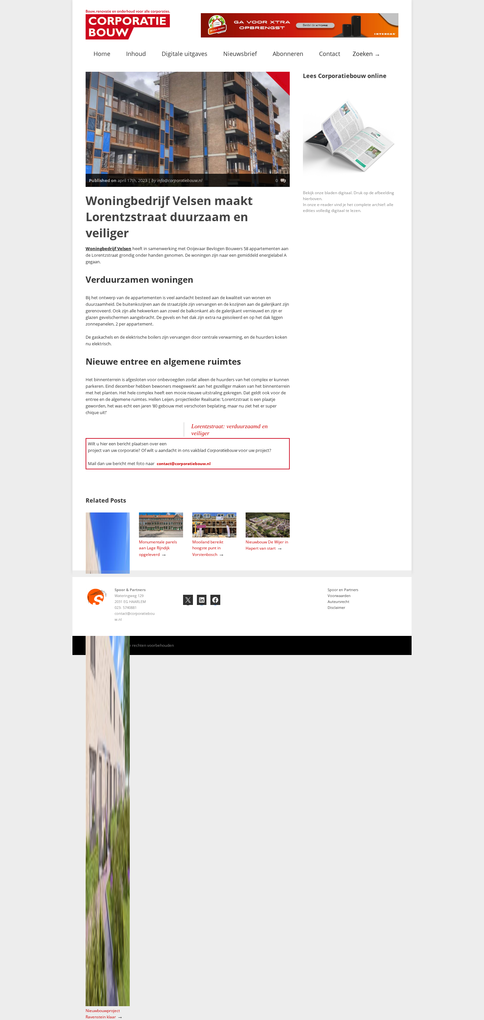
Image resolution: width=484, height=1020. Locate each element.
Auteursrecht (338, 601)
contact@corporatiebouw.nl (184, 463)
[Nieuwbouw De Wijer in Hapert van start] (268, 536)
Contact (329, 54)
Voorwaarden (339, 595)
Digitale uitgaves (184, 54)
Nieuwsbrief (240, 54)
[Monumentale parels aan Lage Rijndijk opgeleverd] (161, 536)
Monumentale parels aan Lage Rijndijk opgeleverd (158, 548)
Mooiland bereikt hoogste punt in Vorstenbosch (207, 548)
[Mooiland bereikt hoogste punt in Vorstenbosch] (214, 536)
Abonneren (288, 54)
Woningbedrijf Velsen (108, 248)
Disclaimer (336, 607)
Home (102, 54)
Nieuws (281, 81)
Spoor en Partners (343, 589)
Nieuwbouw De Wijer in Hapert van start (267, 545)
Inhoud (136, 54)
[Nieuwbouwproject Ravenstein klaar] (108, 1004)
